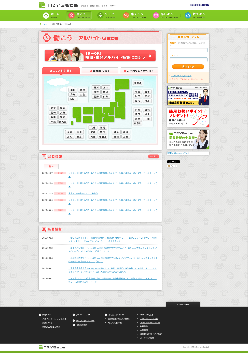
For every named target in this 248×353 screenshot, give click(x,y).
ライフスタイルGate (85, 320)
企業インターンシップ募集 (54, 319)
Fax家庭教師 (81, 325)
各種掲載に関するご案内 (151, 334)
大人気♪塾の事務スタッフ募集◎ (83, 193)
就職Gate (46, 315)
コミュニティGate (116, 315)
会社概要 (144, 330)
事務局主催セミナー (51, 327)
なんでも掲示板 (115, 323)
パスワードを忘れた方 (181, 75)
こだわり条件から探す (139, 71)
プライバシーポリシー (150, 322)
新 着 (51, 166)
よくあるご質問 (147, 338)
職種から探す (100, 71)
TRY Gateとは (146, 315)
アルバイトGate (83, 315)
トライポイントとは (149, 318)
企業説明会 (47, 323)
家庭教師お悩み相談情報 (119, 319)
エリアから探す (61, 71)
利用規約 (144, 326)
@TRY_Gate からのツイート (180, 153)
